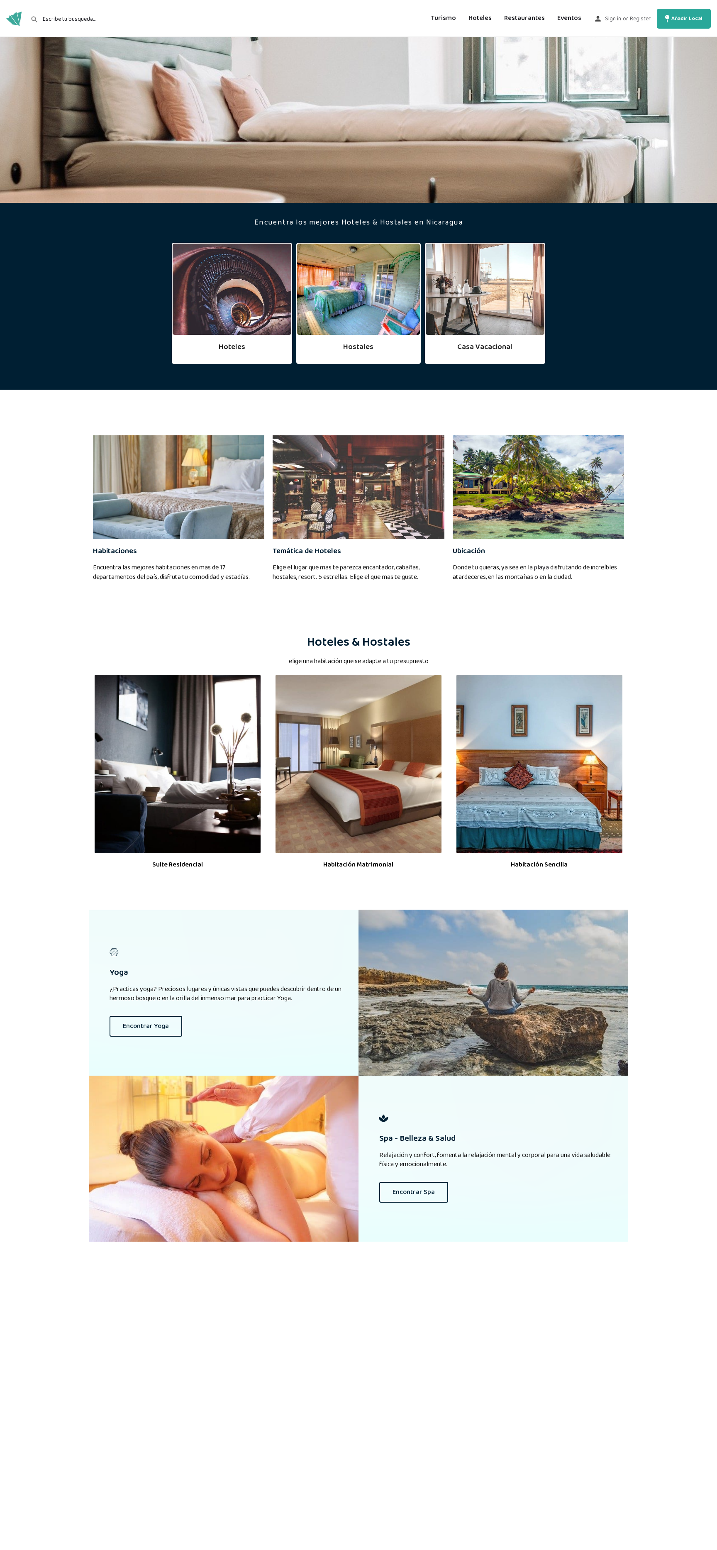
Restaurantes (524, 18)
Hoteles (480, 18)
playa (541, 567)
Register (640, 18)
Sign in (613, 18)
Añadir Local (686, 18)
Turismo (443, 18)
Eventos (569, 18)
